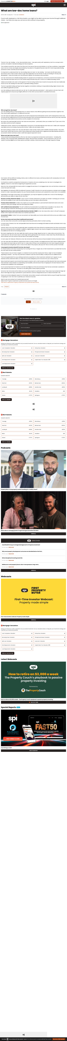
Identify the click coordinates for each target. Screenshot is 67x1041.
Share (63, 14)
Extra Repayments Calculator (8, 359)
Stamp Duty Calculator (40, 348)
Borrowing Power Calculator (8, 352)
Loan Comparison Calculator (8, 348)
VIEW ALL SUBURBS (6, 399)
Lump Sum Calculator (40, 355)
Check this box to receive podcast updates (31, 330)
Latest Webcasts (9, 659)
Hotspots (21, 14)
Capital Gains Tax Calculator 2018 (42, 359)
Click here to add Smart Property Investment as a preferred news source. (20, 282)
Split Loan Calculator (6, 355)
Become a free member (57, 1)
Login (47, 1)
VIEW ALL (33, 534)
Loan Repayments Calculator (8, 363)
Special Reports (10, 707)
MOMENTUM (10, 1)
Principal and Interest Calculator (42, 352)
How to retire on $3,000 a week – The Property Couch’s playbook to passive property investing (27, 699)
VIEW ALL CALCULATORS (7, 368)
